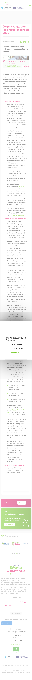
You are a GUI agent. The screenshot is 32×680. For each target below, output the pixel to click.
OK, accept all (17, 344)
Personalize (16, 353)
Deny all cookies (17, 348)
